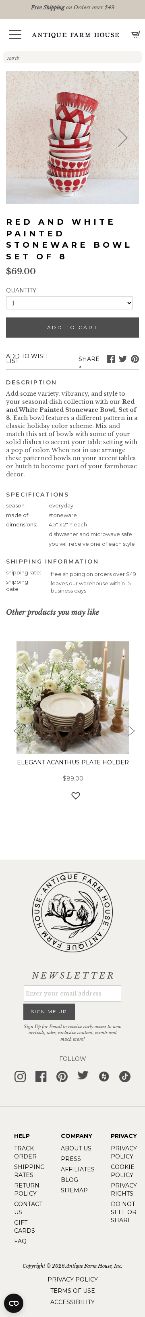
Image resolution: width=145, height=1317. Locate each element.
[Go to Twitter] (123, 361)
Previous (14, 733)
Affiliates (78, 1169)
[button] (15, 34)
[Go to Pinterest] (135, 361)
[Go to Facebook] (111, 361)
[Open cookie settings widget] (13, 1303)
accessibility (72, 1302)
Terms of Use (72, 1290)
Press (71, 1159)
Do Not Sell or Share (124, 1212)
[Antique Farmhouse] (75, 34)
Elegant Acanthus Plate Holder (73, 762)
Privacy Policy (73, 1279)
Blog (69, 1179)
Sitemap (74, 1190)
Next (131, 733)
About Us (76, 1148)
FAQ (20, 1241)
